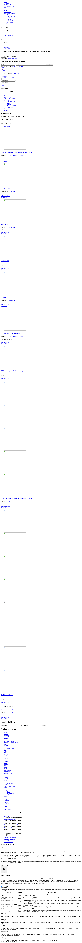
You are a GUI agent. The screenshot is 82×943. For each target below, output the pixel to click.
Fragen (5, 23)
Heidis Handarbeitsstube (10, 819)
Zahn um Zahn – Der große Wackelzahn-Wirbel (16, 498)
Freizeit (6, 761)
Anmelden (6, 47)
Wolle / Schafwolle (8, 809)
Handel (6, 767)
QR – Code (10, 22)
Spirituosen (7, 805)
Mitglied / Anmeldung (9, 13)
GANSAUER (12, 191)
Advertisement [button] (4, 931)
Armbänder (7, 737)
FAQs (5, 2)
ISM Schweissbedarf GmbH (16, 155)
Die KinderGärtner (7, 695)
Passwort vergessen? (12, 58)
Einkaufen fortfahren (9, 35)
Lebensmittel (7, 781)
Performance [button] (4, 919)
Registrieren (7, 48)
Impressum (6, 3)
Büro (5, 750)
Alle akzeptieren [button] (13, 864)
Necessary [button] (3, 884)
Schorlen (9, 795)
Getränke (6, 764)
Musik (5, 787)
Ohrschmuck (7, 789)
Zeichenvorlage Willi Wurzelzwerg (12, 371)
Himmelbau (12, 374)
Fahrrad (6, 757)
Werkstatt (6, 808)
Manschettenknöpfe (7, 710)
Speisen (6, 802)
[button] (4, 76)
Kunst (5, 780)
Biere (8, 792)
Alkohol (6, 734)
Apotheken (6, 735)
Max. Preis (24, 725)
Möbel (5, 784)
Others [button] (2, 937)
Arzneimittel (7, 738)
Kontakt (6, 25)
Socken (9, 779)
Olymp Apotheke (8, 827)
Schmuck (6, 797)
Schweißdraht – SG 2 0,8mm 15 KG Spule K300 (17, 152)
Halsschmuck (7, 766)
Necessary (5, 886)
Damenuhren (7, 751)
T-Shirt (5, 806)
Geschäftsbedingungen (9, 5)
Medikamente (10, 739)
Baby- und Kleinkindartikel (11, 742)
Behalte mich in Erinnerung (9, 56)
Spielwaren (7, 803)
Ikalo (5, 774)
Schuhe (6, 799)
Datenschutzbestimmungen (10, 7)
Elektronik (6, 755)
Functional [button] (3, 913)
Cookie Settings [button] (5, 864)
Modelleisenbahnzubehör (10, 786)
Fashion (6, 758)
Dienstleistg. (7, 754)
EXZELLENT (5, 188)
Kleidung (6, 777)
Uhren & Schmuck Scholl (15, 713)
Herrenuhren (7, 771)
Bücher (6, 747)
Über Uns (6, 15)
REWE (6, 790)
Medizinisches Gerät (9, 783)
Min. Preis (3, 725)
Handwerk (6, 768)
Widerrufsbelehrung (9, 6)
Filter (44, 725)
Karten (5, 776)
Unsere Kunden (11, 16)
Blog (8, 17)
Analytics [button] (3, 925)
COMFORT (5, 261)
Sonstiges (6, 800)
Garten (5, 763)
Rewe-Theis (7, 816)
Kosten (9, 19)
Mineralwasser (10, 793)
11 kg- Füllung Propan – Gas (10, 333)
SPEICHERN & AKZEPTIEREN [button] (9, 941)
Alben (5, 732)
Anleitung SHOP (11, 20)
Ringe (5, 796)
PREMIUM (4, 225)
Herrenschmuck (8, 770)
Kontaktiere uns (15, 73)
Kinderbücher (10, 748)
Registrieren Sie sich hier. (18, 66)
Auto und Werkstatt (9, 741)
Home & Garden (8, 773)
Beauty (5, 744)
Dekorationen (7, 752)
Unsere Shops (7, 12)
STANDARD (5, 297)
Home (5, 10)
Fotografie (6, 760)
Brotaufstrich (7, 745)
